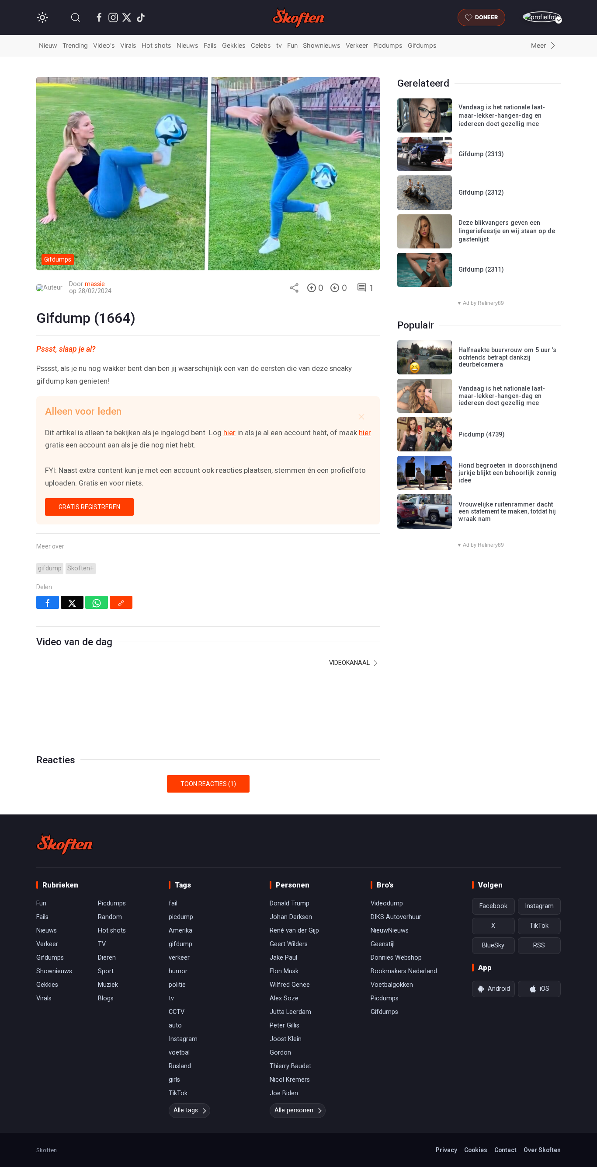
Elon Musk (284, 971)
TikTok (178, 1093)
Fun (292, 45)
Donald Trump (289, 903)
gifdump (50, 568)
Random (110, 917)
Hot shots (156, 45)
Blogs (106, 998)
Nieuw (48, 45)
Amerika (180, 930)
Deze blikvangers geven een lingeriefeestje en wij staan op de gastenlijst (506, 231)
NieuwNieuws (390, 930)
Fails (210, 45)
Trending (75, 45)
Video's (104, 45)
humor (178, 971)
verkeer (179, 957)
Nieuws (187, 45)
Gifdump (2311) (481, 269)
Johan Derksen (291, 917)
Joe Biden (284, 1093)
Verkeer (357, 45)
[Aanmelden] (541, 17)
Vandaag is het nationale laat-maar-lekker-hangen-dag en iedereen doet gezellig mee (501, 115)
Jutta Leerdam (290, 1012)
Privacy (446, 1149)
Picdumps (388, 45)
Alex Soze (284, 998)
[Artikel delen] (294, 288)
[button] (75, 17)
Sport (106, 971)
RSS (539, 945)
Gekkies (234, 45)
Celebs (261, 45)
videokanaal (350, 662)
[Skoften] (64, 844)
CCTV (176, 1012)
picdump (181, 917)
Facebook (493, 906)
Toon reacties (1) (208, 783)
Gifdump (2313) (481, 154)
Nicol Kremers (290, 1079)
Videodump (387, 903)
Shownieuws (321, 45)
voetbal (179, 1052)
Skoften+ (80, 568)
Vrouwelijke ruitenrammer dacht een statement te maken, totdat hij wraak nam (507, 512)
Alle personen (293, 1110)
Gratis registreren (89, 506)
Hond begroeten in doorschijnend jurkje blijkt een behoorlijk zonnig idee (507, 473)
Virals (128, 45)
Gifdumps (422, 45)
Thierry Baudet (290, 1066)
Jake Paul (283, 957)
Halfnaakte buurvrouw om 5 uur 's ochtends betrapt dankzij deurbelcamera (507, 357)
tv (279, 45)
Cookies (475, 1149)
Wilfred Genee (290, 985)
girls (174, 1079)
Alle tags (186, 1110)
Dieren (107, 957)
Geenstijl (383, 944)
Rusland (180, 1066)
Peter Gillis (284, 1025)
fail (173, 903)
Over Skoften (542, 1149)
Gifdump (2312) (481, 192)
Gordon (280, 1052)
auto (175, 1025)
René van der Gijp (294, 930)
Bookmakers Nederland (404, 971)
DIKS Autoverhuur (396, 917)
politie (177, 985)
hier (229, 432)
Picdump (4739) (481, 434)
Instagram (183, 1039)
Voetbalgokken (392, 985)
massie (95, 284)
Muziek (108, 985)
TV (102, 944)
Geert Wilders (289, 944)
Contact (505, 1149)
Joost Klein (286, 1039)
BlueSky (493, 945)
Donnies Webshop (396, 957)
